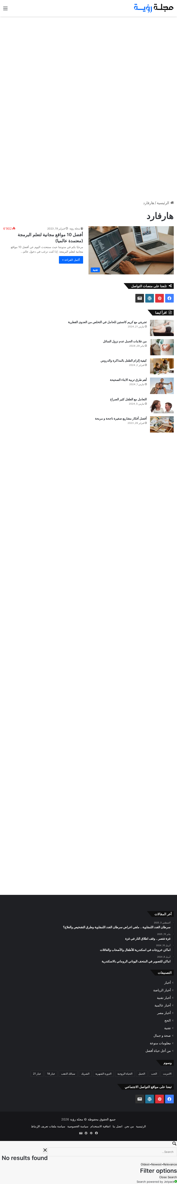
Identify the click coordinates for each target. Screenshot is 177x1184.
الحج (167, 1020)
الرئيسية (163, 203)
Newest (156, 1164)
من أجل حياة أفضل (158, 1051)
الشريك (85, 1073)
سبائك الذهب (68, 1073)
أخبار (167, 983)
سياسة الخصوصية (77, 1126)
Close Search (168, 1177)
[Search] (88, 1144)
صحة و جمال (162, 1035)
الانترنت (167, 1073)
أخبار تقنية (164, 998)
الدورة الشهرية (103, 1073)
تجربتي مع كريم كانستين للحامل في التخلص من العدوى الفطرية (107, 322)
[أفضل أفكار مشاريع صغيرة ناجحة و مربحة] (162, 424)
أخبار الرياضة (162, 990)
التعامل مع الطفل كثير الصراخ (128, 399)
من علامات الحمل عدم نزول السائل (125, 341)
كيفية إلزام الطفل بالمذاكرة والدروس (124, 360)
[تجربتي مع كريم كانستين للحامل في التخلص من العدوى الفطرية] (162, 328)
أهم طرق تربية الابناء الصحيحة (128, 379)
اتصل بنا (117, 1126)
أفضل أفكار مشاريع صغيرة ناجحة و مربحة (121, 418)
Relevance (170, 1164)
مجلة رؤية (75, 228)
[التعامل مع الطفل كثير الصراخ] (162, 405)
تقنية (167, 1028)
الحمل (141, 1073)
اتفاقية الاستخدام (100, 1126)
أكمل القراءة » (71, 259)
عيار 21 (37, 1073)
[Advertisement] (88, 51)
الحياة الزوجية (124, 1073)
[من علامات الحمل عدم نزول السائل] (162, 347)
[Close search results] (45, 1150)
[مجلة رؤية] (153, 8)
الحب (154, 1073)
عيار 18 (51, 1073)
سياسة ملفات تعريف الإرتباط (48, 1126)
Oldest (145, 1164)
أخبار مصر (164, 1013)
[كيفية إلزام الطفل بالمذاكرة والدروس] (162, 366)
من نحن (129, 1126)
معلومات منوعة (160, 1043)
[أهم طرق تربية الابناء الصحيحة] (162, 386)
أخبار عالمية (163, 1005)
